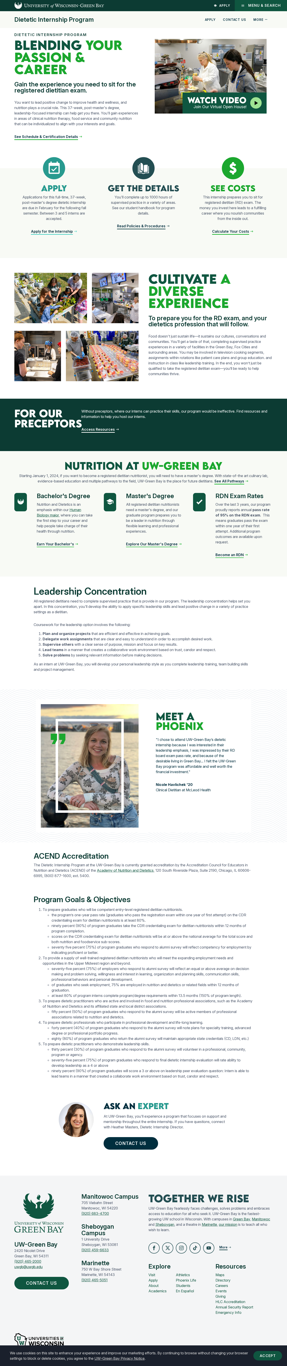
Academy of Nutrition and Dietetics (125, 870)
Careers (221, 1285)
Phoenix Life (186, 1280)
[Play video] (256, 103)
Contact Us (234, 20)
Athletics (183, 1275)
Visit (151, 1275)
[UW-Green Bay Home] (52, 5)
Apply (224, 5)
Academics (157, 1291)
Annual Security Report (234, 1307)
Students (183, 1285)
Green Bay (241, 1219)
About (153, 1285)
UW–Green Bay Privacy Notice (119, 1358)
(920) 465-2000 (27, 1261)
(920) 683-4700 (95, 1213)
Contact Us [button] (130, 1143)
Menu (264, 5)
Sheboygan (164, 1224)
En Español (185, 1291)
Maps (219, 1275)
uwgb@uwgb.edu (28, 1267)
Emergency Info (228, 1312)
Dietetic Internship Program (54, 20)
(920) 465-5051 (94, 1280)
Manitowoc (261, 1219)
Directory (222, 1280)
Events (221, 1291)
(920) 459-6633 (95, 1250)
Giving (220, 1296)
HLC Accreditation (230, 1301)
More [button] (258, 20)
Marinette (209, 1224)
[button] (48, 136)
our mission (228, 1224)
